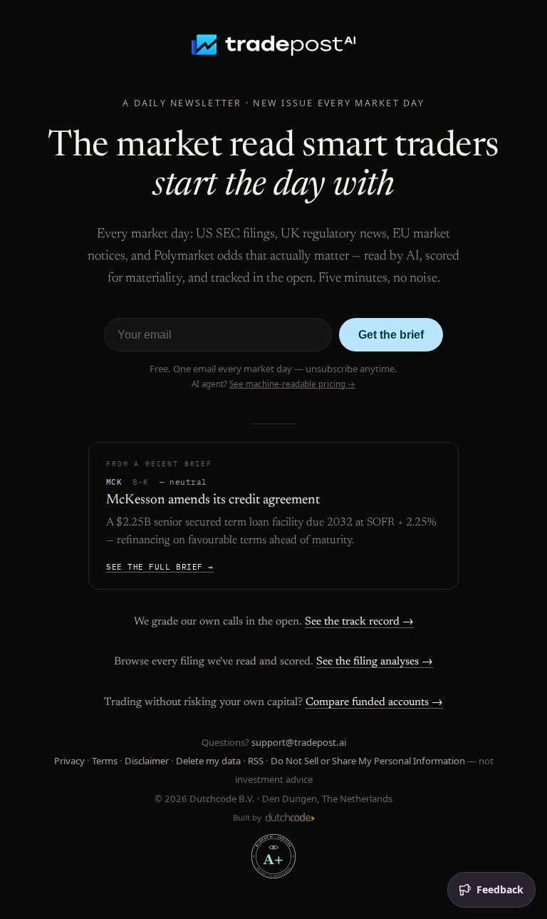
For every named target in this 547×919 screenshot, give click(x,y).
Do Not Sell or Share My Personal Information (368, 760)
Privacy (69, 760)
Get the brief (391, 335)
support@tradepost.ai (298, 742)
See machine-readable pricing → (292, 384)
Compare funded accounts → (374, 702)
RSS (256, 760)
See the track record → (359, 621)
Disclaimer (147, 760)
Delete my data (208, 760)
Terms (105, 760)
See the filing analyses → (374, 661)
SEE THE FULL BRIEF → (160, 567)
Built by (248, 817)
